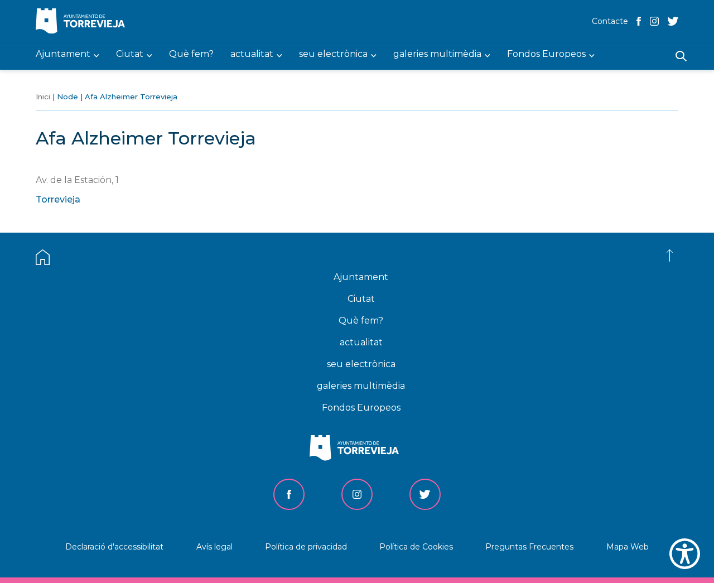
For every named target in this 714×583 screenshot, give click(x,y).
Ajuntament (361, 277)
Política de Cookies (416, 547)
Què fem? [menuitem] (191, 54)
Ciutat (361, 298)
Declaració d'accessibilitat (114, 547)
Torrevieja (58, 199)
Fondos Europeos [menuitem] (546, 54)
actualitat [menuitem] (251, 54)
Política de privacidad (306, 547)
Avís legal (214, 547)
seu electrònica (361, 364)
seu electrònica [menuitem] (333, 54)
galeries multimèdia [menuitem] (437, 54)
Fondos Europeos (361, 407)
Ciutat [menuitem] (129, 54)
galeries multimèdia (361, 385)
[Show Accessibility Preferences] (685, 554)
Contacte (610, 21)
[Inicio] (83, 22)
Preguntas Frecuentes (529, 547)
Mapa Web (627, 547)
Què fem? (361, 320)
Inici (43, 96)
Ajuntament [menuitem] (63, 54)
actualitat (361, 342)
